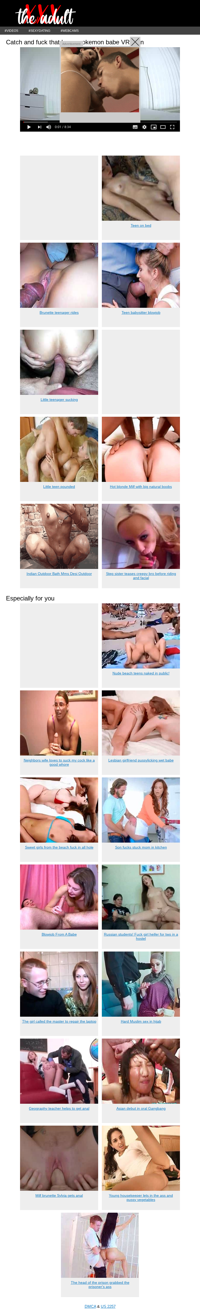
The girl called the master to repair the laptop (59, 1021)
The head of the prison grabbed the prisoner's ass (100, 1284)
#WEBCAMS (70, 31)
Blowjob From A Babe (59, 934)
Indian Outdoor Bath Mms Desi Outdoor (59, 574)
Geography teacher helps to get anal (59, 1108)
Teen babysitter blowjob (141, 312)
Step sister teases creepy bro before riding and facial (141, 576)
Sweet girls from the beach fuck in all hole (59, 847)
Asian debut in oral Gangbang (141, 1108)
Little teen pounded (59, 486)
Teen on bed (141, 225)
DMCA (90, 1306)
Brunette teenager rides (59, 312)
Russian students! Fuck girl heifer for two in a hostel (141, 936)
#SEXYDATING (39, 31)
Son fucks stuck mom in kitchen (141, 847)
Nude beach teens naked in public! (141, 673)
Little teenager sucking (59, 399)
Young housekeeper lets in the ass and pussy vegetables (141, 1197)
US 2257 (108, 1306)
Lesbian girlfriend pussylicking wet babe (141, 760)
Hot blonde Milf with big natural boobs (141, 486)
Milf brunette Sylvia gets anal (59, 1195)
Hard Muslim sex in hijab (141, 1021)
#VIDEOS (11, 31)
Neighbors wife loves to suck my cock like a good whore (59, 762)
